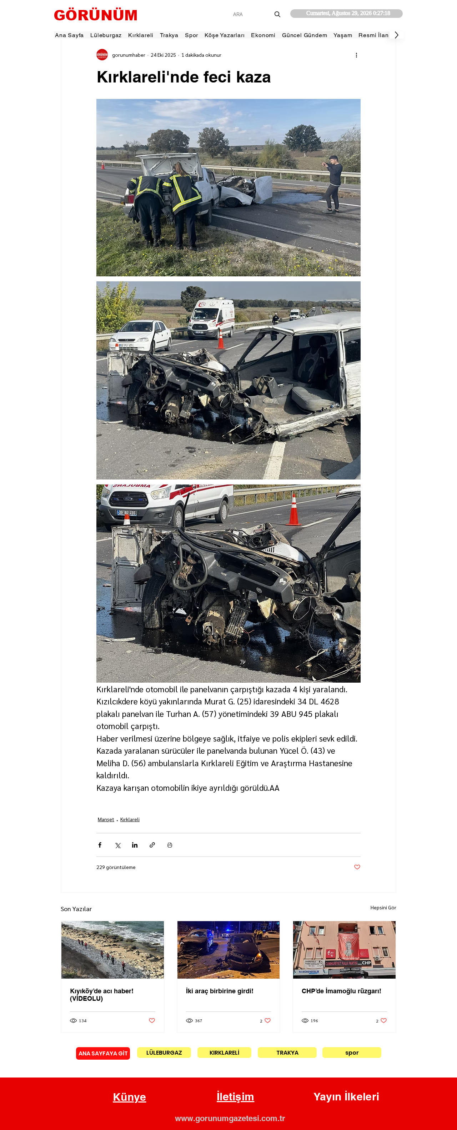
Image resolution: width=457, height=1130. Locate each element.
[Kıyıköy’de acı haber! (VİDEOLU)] (112, 950)
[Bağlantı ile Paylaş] (152, 845)
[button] (129, 1097)
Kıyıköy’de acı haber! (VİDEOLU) (102, 994)
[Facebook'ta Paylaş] (99, 845)
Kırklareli (130, 819)
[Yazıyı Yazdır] (169, 845)
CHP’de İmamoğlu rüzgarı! (341, 991)
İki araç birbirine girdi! (219, 991)
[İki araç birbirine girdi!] (228, 950)
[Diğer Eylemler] (356, 54)
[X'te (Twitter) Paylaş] (117, 845)
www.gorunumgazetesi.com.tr (230, 1118)
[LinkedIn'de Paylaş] (134, 845)
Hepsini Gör (383, 907)
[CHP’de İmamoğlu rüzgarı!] (344, 950)
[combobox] (257, 14)
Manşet (106, 819)
